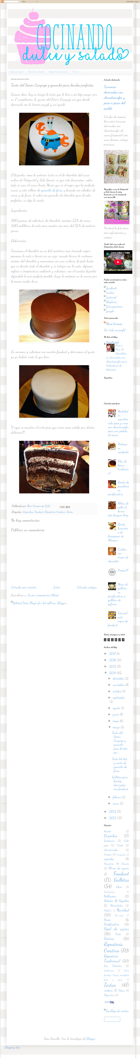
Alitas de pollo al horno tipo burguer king (118, 509)
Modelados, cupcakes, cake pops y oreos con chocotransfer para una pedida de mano (118, 423)
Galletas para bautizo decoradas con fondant (120, 783)
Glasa (119, 887)
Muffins (107, 910)
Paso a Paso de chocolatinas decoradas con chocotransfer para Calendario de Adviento (116, 357)
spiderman (109, 970)
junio (116, 714)
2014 (113, 673)
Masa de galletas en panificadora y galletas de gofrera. (118, 594)
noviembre (119, 685)
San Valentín (113, 966)
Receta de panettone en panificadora (118, 488)
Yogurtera (109, 995)
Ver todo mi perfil (114, 330)
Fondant (39, 512)
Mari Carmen (114, 324)
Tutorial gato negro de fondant (118, 619)
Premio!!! (123, 570)
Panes (107, 920)
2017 (112, 653)
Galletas (121, 880)
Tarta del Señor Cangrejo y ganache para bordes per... (120, 742)
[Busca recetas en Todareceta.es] (116, 1011)
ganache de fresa (52, 190)
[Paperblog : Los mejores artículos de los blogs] (109, 1003)
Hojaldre (124, 901)
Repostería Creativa (36, 72)
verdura (108, 990)
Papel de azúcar (116, 929)
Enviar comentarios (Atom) (43, 595)
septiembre (119, 697)
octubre (117, 691)
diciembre (119, 678)
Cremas (108, 854)
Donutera (109, 863)
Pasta (118, 934)
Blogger (90, 1039)
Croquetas (121, 854)
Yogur (121, 990)
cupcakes (109, 859)
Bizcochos (28, 512)
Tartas (69, 512)
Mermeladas (116, 905)
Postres (75, 72)
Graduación (109, 891)
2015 (113, 666)
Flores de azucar (118, 868)
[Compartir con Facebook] (67, 507)
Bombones (109, 840)
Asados (107, 831)
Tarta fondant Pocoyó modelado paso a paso (116, 975)
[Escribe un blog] (63, 507)
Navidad (123, 910)
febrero (117, 797)
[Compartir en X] (65, 507)
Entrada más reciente (23, 587)
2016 (113, 660)
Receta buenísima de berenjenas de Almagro (118, 532)
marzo (117, 727)
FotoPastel (112, 342)
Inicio (56, 587)
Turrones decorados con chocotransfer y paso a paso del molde (114, 97)
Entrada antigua (87, 587)
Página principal (16, 72)
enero (116, 803)
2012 (113, 818)
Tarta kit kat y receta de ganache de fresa (119, 765)
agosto (117, 708)
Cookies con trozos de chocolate (118, 555)
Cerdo (120, 845)
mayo (116, 721)
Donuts (125, 863)
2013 (113, 811)
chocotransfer (111, 850)
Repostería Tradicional (58, 72)
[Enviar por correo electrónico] (61, 507)
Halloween (110, 896)
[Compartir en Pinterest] (69, 507)
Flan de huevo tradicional (118, 467)
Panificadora (111, 924)
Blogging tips (12, 1047)
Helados (108, 901)
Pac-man (119, 915)
